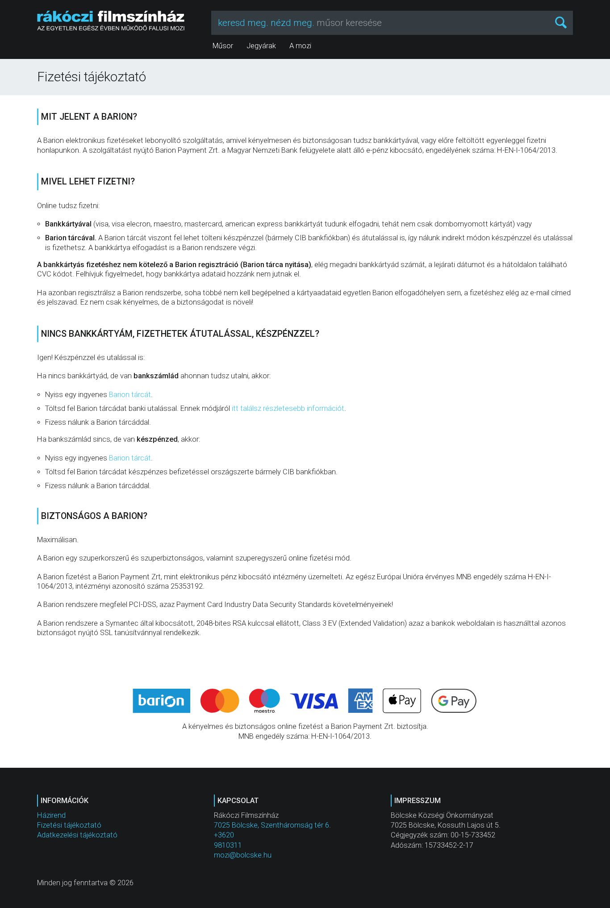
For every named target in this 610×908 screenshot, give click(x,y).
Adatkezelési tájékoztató (77, 835)
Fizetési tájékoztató (69, 825)
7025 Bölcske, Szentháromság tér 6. (272, 825)
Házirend (51, 815)
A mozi (300, 46)
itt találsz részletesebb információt (288, 408)
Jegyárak (261, 46)
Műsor (223, 46)
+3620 (224, 835)
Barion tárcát (130, 394)
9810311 (228, 845)
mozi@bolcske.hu (243, 855)
